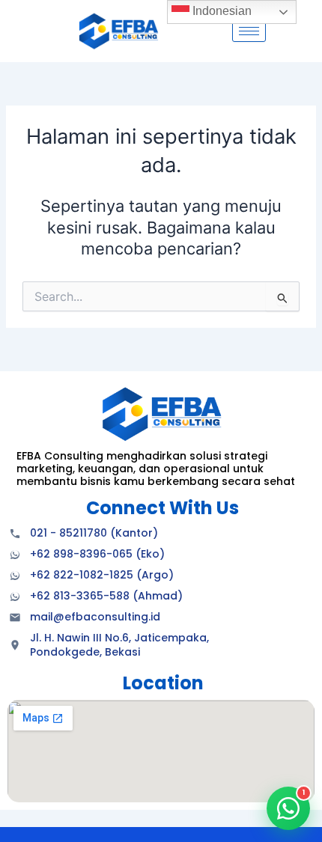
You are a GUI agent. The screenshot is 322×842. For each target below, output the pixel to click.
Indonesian (220, 10)
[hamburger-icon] (249, 31)
